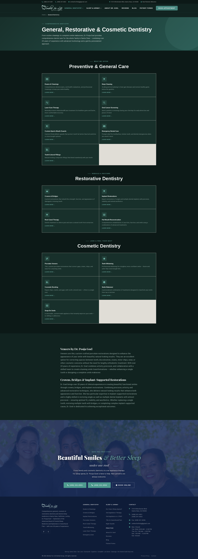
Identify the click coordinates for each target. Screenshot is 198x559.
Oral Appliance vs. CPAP (114, 516)
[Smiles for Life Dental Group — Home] (52, 8)
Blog (134, 8)
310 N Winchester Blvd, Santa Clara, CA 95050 (124, 2)
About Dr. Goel (112, 8)
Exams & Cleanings (89, 509)
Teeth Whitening (88, 527)
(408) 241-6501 (48, 2)
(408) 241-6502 (61, 2)
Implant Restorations (90, 516)
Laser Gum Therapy (89, 531)
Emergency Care (88, 535)
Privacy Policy (145, 556)
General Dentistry (73, 8)
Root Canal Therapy (89, 523)
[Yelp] (48, 531)
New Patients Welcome (149, 2)
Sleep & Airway (93, 8)
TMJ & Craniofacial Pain (114, 520)
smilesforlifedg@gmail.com (78, 2)
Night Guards (110, 523)
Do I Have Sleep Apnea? (114, 509)
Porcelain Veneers (89, 520)
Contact (153, 556)
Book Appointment (166, 8)
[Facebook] (44, 531)
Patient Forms (146, 8)
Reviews (125, 8)
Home (44, 15)
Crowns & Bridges (89, 512)
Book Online (124, 485)
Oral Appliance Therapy (113, 512)
